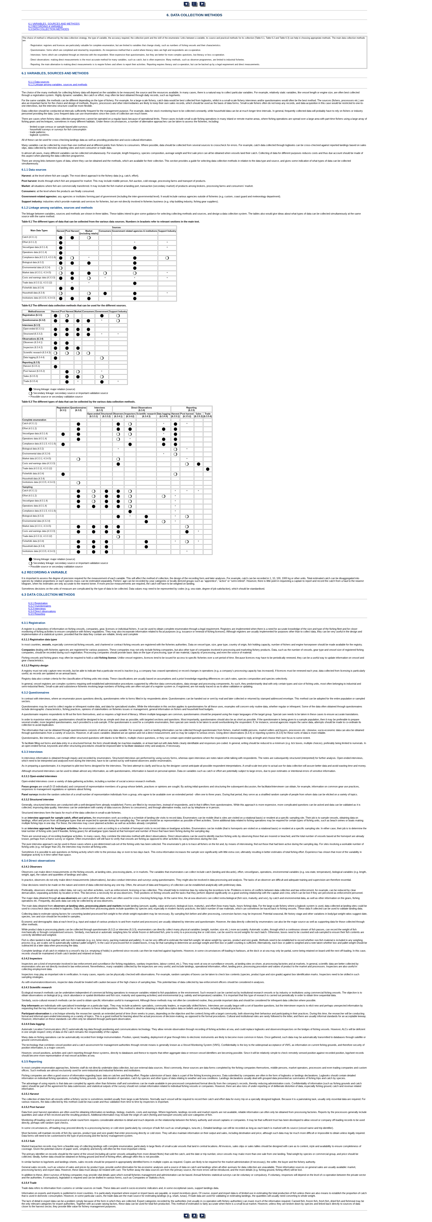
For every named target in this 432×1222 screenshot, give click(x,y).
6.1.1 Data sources (38, 82)
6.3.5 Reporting (36, 614)
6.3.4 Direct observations (42, 611)
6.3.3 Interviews (37, 608)
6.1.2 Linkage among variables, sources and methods (57, 84)
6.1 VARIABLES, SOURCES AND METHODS (54, 23)
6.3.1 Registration (38, 603)
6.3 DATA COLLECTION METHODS (48, 29)
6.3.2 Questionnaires (39, 606)
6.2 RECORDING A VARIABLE (45, 26)
